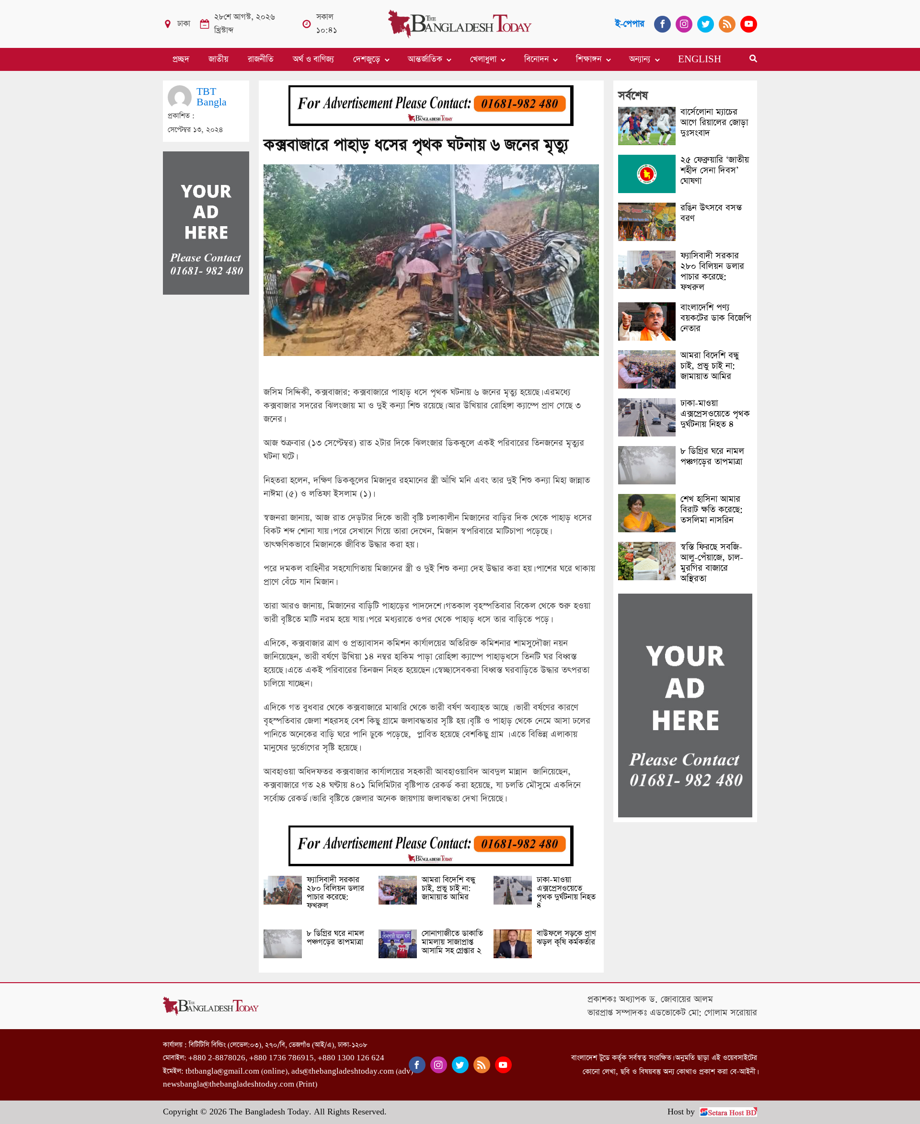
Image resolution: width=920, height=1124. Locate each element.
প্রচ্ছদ (180, 59)
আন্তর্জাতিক (425, 59)
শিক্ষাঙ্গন (588, 59)
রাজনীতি (261, 59)
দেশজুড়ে (366, 59)
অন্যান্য (639, 59)
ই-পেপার (629, 24)
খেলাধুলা (483, 59)
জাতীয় (218, 59)
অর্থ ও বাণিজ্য (313, 59)
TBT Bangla (211, 97)
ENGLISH (699, 59)
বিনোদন (536, 59)
